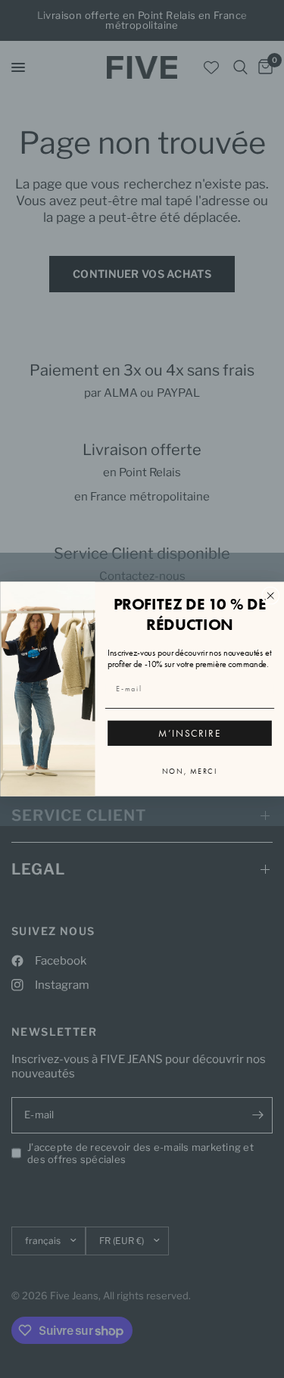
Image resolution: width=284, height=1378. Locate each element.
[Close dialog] (270, 595)
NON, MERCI (189, 771)
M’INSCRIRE (189, 733)
